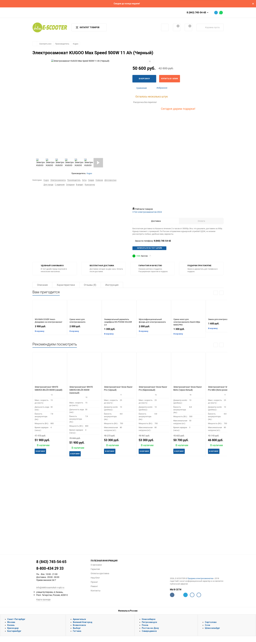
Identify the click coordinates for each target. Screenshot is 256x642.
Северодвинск (149, 631)
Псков (145, 625)
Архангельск (79, 619)
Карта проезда (43, 599)
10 (86, 397)
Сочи (207, 625)
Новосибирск (148, 619)
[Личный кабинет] (164, 27)
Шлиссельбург (212, 628)
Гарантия (95, 569)
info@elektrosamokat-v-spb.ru (50, 587)
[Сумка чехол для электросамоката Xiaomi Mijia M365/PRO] (188, 309)
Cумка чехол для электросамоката (77, 320)
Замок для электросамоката (221, 319)
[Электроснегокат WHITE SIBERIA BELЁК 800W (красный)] (84, 368)
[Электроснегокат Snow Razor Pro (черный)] (119, 368)
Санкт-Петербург (16, 619)
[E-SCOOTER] (197, 566)
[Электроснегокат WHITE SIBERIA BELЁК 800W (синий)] (49, 368)
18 (190, 395)
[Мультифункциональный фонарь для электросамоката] (153, 309)
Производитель (62, 43)
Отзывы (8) (90, 284)
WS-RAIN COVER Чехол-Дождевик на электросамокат (48, 320)
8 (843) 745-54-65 (196, 12)
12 (150, 61)
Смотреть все (45, 43)
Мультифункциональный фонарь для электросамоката (152, 320)
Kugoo (75, 43)
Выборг (77, 628)
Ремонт (94, 586)
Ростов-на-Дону (150, 628)
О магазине (96, 565)
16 (156, 395)
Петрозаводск (149, 622)
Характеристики (66, 284)
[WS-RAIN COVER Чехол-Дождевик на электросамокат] (49, 309)
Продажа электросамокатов (200, 578)
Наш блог (95, 578)
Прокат (94, 582)
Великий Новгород (82, 622)
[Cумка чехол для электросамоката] (84, 309)
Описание (42, 284)
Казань (11, 625)
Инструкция (112, 284)
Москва (11, 622)
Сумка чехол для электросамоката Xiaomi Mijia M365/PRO (186, 322)
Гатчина (77, 631)
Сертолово (211, 622)
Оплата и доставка (100, 573)
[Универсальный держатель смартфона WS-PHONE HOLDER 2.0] (119, 309)
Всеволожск (79, 625)
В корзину (39, 331)
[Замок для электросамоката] (223, 309)
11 (121, 395)
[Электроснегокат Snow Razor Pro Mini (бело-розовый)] (223, 368)
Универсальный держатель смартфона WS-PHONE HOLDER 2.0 (118, 322)
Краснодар (13, 628)
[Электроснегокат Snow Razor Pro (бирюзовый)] (153, 368)
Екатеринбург (14, 631)
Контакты (95, 591)
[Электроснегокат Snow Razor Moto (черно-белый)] (188, 368)
